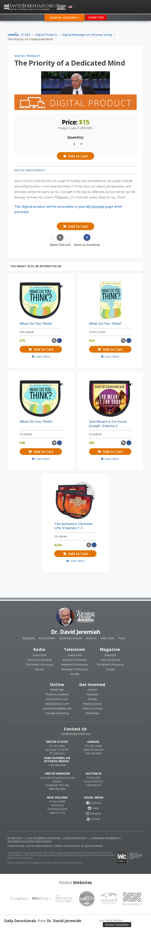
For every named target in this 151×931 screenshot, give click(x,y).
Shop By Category (63, 17)
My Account (95, 206)
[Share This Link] (54, 340)
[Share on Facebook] (59, 340)
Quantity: (75, 137)
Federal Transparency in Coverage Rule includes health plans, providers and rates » (45, 862)
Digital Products (46, 35)
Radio (39, 649)
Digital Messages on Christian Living (87, 35)
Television (74, 649)
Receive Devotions (117, 924)
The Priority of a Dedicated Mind (30, 39)
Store (25, 35)
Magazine (110, 649)
